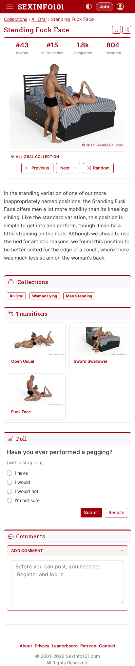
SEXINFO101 (41, 6)
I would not (26, 491)
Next (65, 168)
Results (116, 512)
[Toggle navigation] (9, 6)
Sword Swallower (90, 361)
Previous (40, 168)
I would (22, 482)
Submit (91, 512)
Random (101, 168)
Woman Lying (44, 295)
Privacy (42, 645)
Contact (107, 645)
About (26, 645)
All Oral (39, 19)
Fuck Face (21, 411)
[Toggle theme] (88, 6)
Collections (15, 19)
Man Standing (79, 295)
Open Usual (22, 361)
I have (21, 473)
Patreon (88, 645)
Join (104, 6)
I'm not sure (27, 500)
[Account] (123, 7)
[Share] (126, 30)
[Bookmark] (116, 30)
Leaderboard (65, 645)
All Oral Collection (37, 156)
